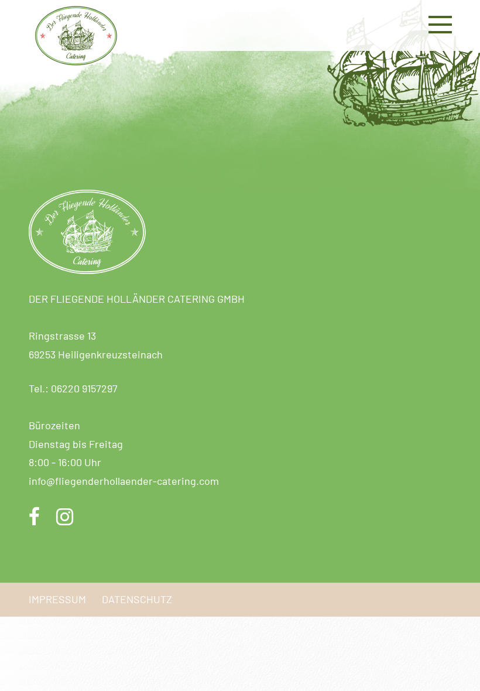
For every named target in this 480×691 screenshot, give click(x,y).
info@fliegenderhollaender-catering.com (124, 480)
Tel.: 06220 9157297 (73, 388)
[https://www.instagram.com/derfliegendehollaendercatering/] (64, 518)
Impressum (57, 599)
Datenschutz (137, 599)
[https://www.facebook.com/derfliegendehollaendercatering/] (34, 518)
